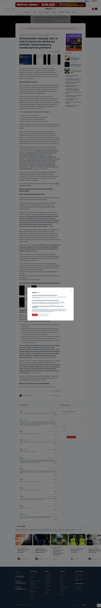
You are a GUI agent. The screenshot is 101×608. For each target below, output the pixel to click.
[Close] (71, 290)
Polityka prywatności (43, 314)
